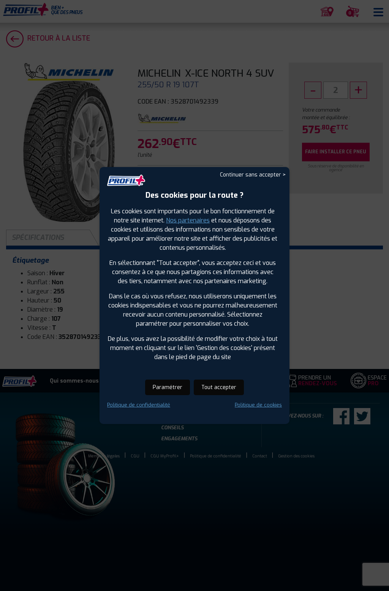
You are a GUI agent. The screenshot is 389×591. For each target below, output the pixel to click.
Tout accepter (218, 387)
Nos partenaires (188, 220)
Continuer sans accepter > (253, 174)
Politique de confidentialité (138, 405)
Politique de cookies (258, 405)
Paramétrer (167, 387)
